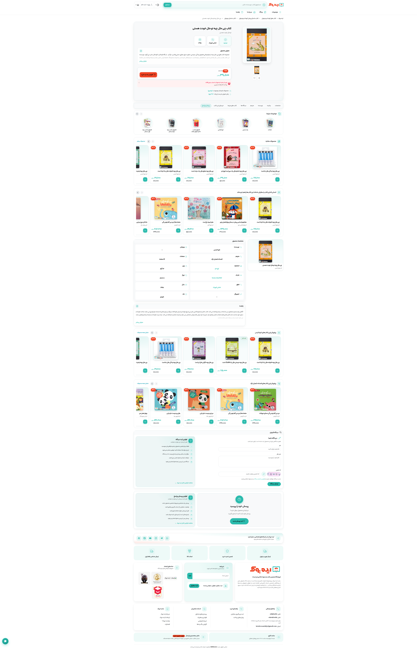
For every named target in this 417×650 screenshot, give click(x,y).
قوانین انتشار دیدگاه (259, 479)
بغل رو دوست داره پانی (173, 413)
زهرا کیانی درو (241, 225)
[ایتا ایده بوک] (144, 538)
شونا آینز (210, 225)
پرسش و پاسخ (206, 106)
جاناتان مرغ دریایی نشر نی (139, 222)
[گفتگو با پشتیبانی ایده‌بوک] (5, 641)
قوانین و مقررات (202, 617)
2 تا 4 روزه (210, 94)
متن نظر (279, 454)
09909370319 (273, 617)
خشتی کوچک (217, 287)
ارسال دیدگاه (274, 484)
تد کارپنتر (176, 225)
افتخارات (167, 624)
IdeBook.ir (214, 647)
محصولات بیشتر (141, 141)
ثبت (190, 576)
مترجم (252, 106)
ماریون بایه (209, 416)
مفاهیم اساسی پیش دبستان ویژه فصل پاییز (233, 222)
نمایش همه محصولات (143, 333)
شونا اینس (275, 174)
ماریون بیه (176, 416)
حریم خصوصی (202, 621)
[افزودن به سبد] (277, 179)
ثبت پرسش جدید (238, 521)
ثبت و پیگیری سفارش (237, 614)
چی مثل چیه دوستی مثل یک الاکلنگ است (234, 362)
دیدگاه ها (243, 106)
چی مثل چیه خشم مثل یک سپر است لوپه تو (234, 171)
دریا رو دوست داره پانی (206, 413)
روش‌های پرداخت (238, 617)
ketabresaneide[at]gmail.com (266, 626)
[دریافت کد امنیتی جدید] (263, 474)
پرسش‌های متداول (201, 614)
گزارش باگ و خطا (202, 624)
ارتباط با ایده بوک (165, 617)
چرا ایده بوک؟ (166, 621)
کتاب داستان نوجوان (230, 18)
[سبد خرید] (137, 5)
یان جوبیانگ (143, 416)
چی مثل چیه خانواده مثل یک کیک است (169, 171)
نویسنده (260, 106)
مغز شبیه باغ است (208, 222)
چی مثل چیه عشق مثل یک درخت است (202, 171)
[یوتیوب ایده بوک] (150, 538)
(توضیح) (210, 91)
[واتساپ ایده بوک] (167, 538)
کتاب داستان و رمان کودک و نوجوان (248, 18)
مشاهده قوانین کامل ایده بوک (185, 483)
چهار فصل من (143, 413)
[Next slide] (137, 114)
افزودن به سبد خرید (147, 75)
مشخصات (277, 106)
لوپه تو (217, 269)
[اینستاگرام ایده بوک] (155, 538)
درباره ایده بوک (165, 614)
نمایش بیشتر (143, 61)
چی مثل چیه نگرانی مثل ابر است (204, 362)
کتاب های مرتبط (232, 106)
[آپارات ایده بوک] (139, 538)
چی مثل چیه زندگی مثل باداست (270, 171)
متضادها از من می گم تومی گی (171, 222)
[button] (259, 78)
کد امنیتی (278, 470)
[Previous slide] (141, 114)
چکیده (269, 106)
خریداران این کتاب (219, 106)
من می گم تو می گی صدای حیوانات (269, 413)
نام (280, 446)
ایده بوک (280, 18)
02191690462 (273, 614)
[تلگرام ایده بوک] (161, 538)
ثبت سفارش (194, 586)
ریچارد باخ (143, 225)
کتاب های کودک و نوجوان (269, 18)
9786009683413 (217, 278)
